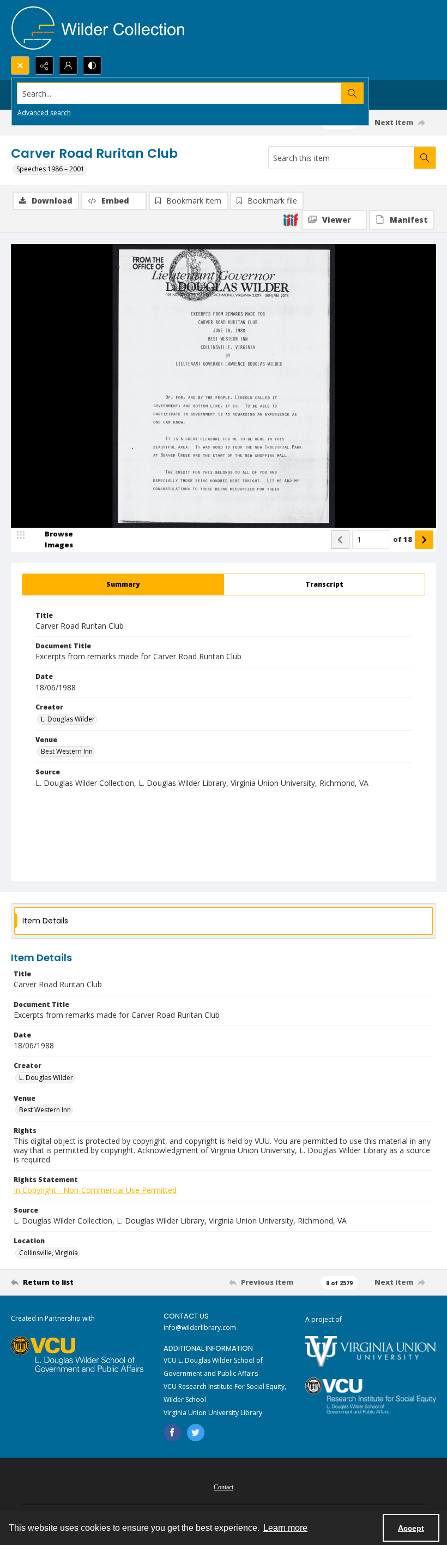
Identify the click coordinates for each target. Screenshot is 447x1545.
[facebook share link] (172, 1432)
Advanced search (44, 112)
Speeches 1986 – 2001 (50, 169)
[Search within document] (425, 158)
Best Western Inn (67, 751)
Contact (223, 1487)
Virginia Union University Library (213, 1412)
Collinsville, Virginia (48, 1252)
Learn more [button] (285, 1527)
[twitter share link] (195, 1432)
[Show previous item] (340, 539)
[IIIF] (290, 219)
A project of (323, 1319)
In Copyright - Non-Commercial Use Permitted (95, 1190)
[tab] (123, 584)
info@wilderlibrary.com (200, 1327)
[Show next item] (424, 539)
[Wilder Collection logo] (98, 28)
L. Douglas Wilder (68, 719)
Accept (411, 1528)
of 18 (402, 539)
